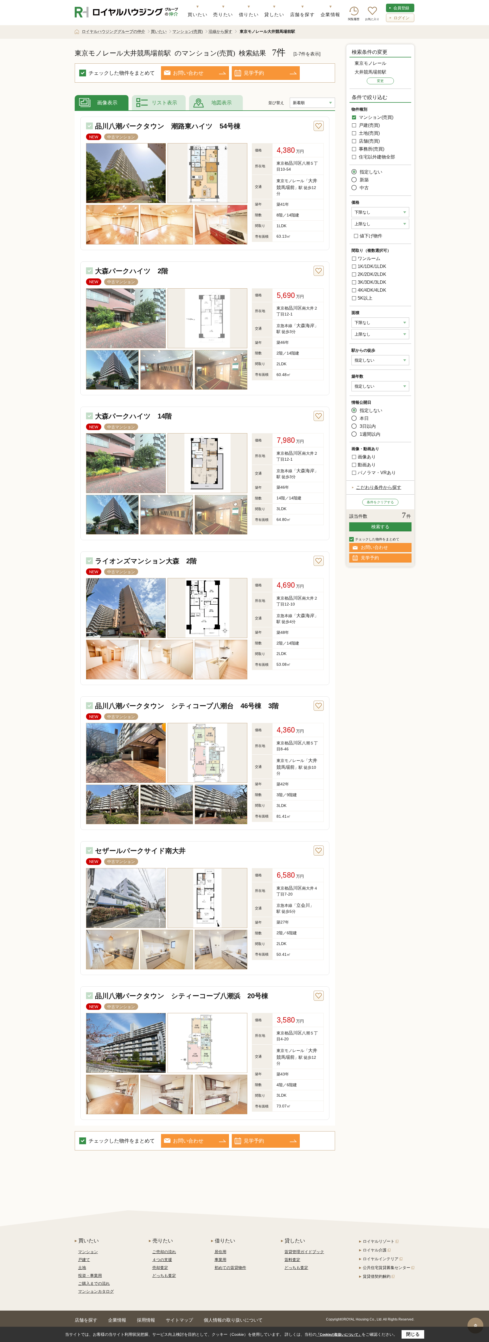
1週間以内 (370, 434)
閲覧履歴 (353, 19)
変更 (380, 81)
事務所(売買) (371, 149)
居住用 (220, 1251)
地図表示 (221, 103)
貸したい (274, 14)
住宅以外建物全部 (376, 156)
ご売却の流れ (164, 1251)
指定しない (371, 171)
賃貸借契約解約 (377, 1276)
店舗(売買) (369, 141)
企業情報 (330, 14)
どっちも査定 (164, 1275)
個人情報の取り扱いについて (233, 1320)
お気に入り (372, 19)
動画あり (367, 464)
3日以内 (368, 426)
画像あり (367, 456)
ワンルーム (369, 258)
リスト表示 (164, 103)
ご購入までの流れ (94, 1283)
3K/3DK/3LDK (372, 282)
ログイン (401, 18)
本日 (364, 418)
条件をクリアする (380, 502)
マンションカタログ (96, 1291)
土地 (82, 1267)
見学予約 (254, 73)
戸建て (84, 1259)
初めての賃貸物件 (230, 1267)
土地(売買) (369, 133)
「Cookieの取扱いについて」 (339, 1335)
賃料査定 (292, 1259)
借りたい (249, 14)
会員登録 (401, 8)
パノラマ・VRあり (377, 472)
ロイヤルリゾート (378, 1241)
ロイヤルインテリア (380, 1259)
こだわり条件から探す (378, 487)
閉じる (413, 1334)
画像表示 (107, 103)
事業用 (220, 1259)
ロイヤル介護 (375, 1250)
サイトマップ (179, 1320)
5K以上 (365, 298)
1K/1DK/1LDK (372, 266)
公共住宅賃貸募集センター (386, 1267)
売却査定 (160, 1267)
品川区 (295, 163)
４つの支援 (162, 1259)
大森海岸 (305, 325)
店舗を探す (302, 14)
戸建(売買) (369, 125)
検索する (380, 526)
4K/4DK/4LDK (372, 290)
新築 (364, 179)
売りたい (223, 14)
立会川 (303, 905)
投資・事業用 (90, 1275)
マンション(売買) (375, 117)
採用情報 (146, 1320)
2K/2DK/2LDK (372, 274)
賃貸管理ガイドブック (304, 1251)
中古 (364, 187)
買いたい (197, 14)
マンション (88, 1251)
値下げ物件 (371, 235)
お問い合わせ (188, 73)
